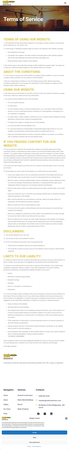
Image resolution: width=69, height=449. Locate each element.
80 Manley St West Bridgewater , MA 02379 (52, 406)
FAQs (5, 414)
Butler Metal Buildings (25, 400)
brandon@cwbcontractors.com (50, 400)
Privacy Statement (36, 446)
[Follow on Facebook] (38, 413)
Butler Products (23, 409)
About (6, 400)
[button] (66, 418)
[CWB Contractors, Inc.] (6, 418)
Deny (34, 437)
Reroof (20, 404)
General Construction (25, 395)
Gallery (6, 404)
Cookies (29, 446)
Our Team (7, 409)
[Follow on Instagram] (44, 413)
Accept (34, 432)
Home (6, 395)
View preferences (34, 442)
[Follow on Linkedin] (51, 413)
